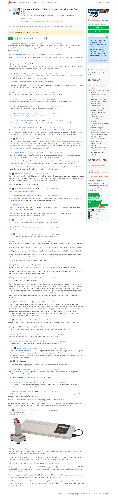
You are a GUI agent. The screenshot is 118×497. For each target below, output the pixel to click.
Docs (90, 494)
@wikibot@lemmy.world (99, 177)
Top (15, 38)
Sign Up (106, 2)
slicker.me (24, 13)
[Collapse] (9, 43)
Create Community (47, 2)
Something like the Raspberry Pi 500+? (22, 191)
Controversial (23, 38)
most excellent (99, 70)
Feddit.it (14, 2)
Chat (43, 38)
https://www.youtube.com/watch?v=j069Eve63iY (27, 387)
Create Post (35, 2)
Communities (25, 2)
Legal (77, 494)
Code (95, 494)
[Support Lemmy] (56, 2)
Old (37, 38)
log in (20, 32)
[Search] (96, 2)
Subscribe (98, 27)
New (31, 38)
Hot (10, 38)
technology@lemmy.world (55, 21)
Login (100, 2)
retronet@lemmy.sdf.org (39, 21)
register (27, 32)
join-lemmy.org (104, 494)
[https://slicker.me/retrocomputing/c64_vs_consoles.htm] (16, 11)
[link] (27, 18)
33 (24, 18)
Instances (84, 494)
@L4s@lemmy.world (98, 166)
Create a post (98, 31)
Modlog (102, 207)
